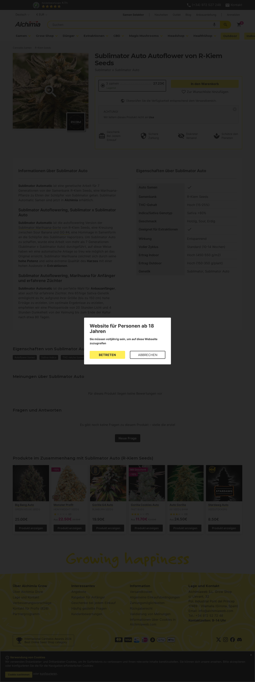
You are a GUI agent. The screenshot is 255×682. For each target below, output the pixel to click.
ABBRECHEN (147, 355)
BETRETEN (107, 355)
